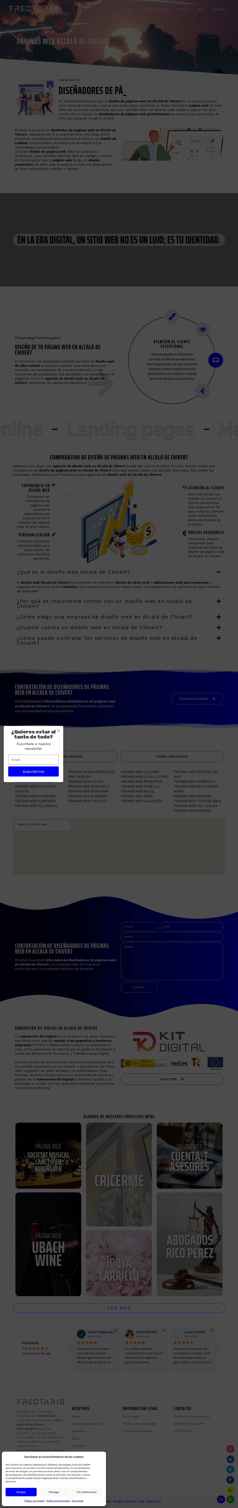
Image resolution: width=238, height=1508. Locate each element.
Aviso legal (77, 1501)
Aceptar (21, 1492)
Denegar (54, 1492)
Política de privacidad (58, 1501)
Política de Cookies (35, 1501)
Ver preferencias (87, 1492)
